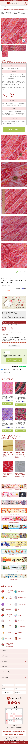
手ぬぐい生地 (8, 620)
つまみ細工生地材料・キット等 (8, 598)
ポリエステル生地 (22, 604)
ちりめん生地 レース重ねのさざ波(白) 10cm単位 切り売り (20, 475)
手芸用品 (20, 632)
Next (24, 33)
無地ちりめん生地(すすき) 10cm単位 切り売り (8, 454)
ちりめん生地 (8, 12)
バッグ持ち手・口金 (9, 633)
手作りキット (21, 620)
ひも (19, 609)
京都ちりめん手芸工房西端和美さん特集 (9, 645)
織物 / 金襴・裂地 (22, 597)
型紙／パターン (8, 638)
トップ (2, 12)
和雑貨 (19, 638)
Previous (4, 33)
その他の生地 (8, 609)
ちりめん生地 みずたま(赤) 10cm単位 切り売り (8, 475)
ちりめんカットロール (9, 615)
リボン (19, 615)
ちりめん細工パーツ (9, 626)
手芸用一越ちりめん (16, 12)
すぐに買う (14, 129)
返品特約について (5, 372)
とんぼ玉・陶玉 (21, 626)
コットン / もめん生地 (8, 591)
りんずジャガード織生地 (9, 604)
